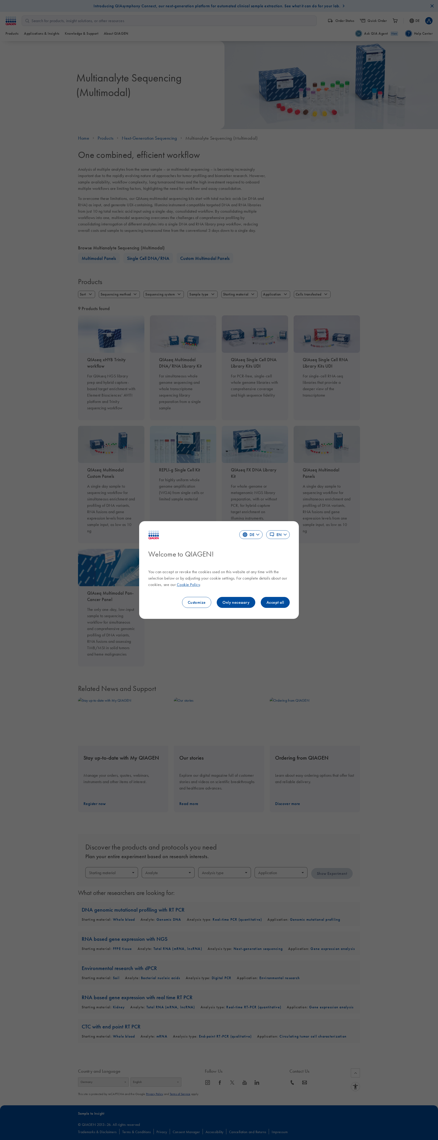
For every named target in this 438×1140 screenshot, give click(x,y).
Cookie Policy (188, 584)
